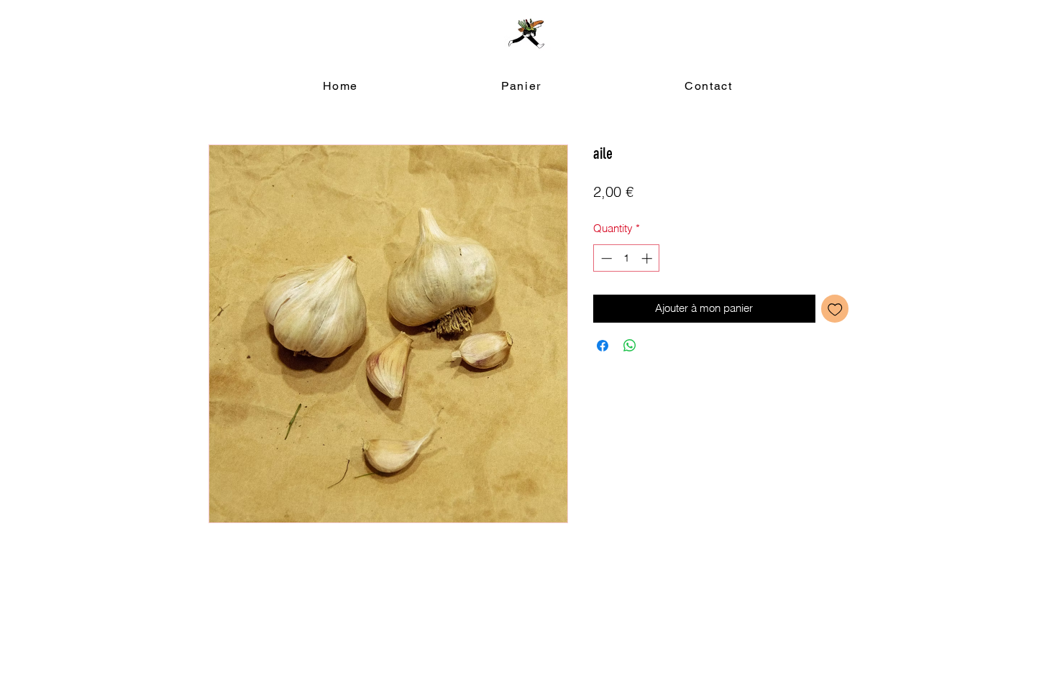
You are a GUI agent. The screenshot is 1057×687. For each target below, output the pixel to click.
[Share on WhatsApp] (630, 345)
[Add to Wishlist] (835, 309)
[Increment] (648, 258)
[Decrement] (605, 258)
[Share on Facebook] (602, 345)
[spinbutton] (627, 258)
